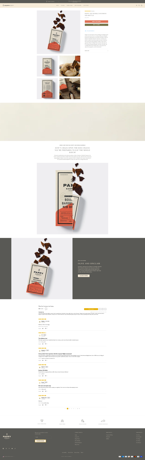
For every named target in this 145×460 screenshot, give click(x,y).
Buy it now (96, 24)
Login (76, 434)
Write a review (91, 309)
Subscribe (40, 440)
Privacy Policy (76, 452)
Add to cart (96, 21)
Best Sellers (78, 5)
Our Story (86, 5)
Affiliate (107, 438)
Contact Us (77, 436)
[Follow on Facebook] (3, 448)
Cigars (63, 5)
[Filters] (102, 309)
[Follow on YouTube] (12, 448)
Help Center (77, 444)
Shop (57, 5)
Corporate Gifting (109, 434)
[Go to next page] (79, 408)
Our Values (138, 440)
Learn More (84, 275)
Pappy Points (77, 438)
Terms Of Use (70, 452)
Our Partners (138, 442)
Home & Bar (69, 5)
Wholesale (108, 436)
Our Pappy (138, 438)
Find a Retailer (77, 440)
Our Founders (138, 436)
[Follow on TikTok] (15, 448)
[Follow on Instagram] (6, 448)
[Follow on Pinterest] (9, 448)
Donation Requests (78, 442)
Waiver (82, 452)
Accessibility (64, 452)
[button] (87, 11)
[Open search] (100, 309)
